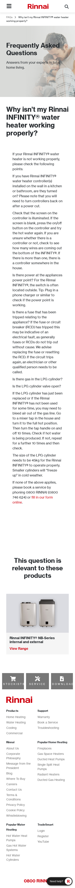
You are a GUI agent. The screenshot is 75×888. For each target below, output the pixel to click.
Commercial (14, 733)
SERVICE (37, 684)
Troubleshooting (48, 727)
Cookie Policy (15, 810)
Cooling (11, 727)
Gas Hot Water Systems (16, 848)
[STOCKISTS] (12, 678)
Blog (9, 773)
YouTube (43, 841)
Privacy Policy (15, 804)
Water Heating (16, 722)
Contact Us (14, 789)
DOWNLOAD (63, 684)
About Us (12, 748)
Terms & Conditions (13, 797)
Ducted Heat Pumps (51, 759)
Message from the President (18, 766)
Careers (11, 784)
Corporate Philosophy (13, 756)
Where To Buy (15, 778)
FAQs (9, 17)
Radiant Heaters (48, 774)
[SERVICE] (37, 678)
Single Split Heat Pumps (49, 767)
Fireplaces (44, 748)
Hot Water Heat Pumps (16, 838)
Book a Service (48, 722)
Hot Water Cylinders (13, 857)
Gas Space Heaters (51, 753)
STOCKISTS (14, 684)
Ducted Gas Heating (51, 779)
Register (43, 836)
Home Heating (15, 717)
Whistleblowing (16, 815)
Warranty (44, 717)
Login (41, 830)
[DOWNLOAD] (61, 678)
